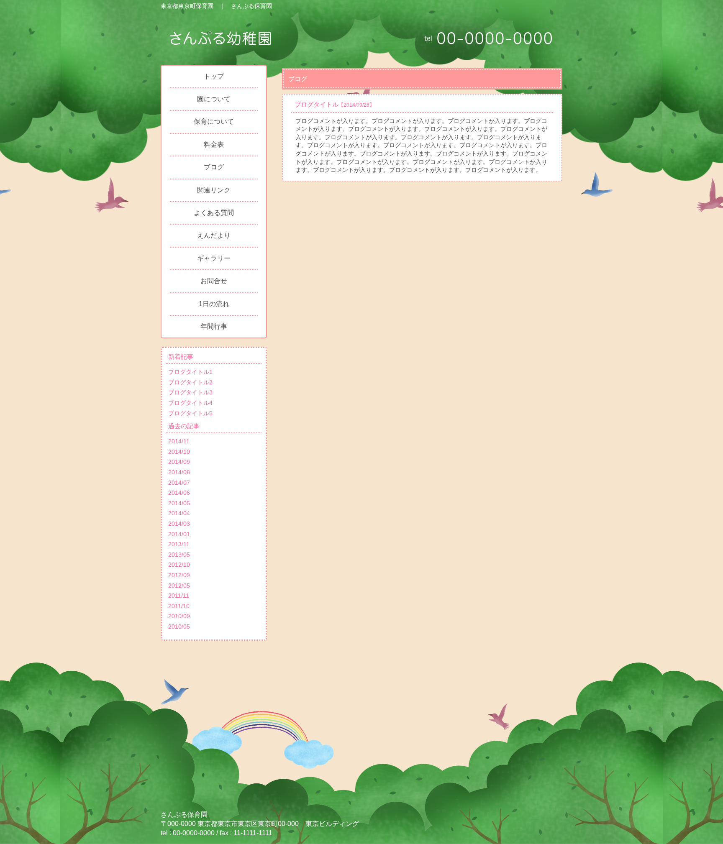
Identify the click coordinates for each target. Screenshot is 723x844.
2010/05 (179, 626)
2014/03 (179, 523)
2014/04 (179, 513)
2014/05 (179, 503)
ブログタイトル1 (190, 371)
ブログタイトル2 (190, 382)
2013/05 (179, 554)
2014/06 (179, 492)
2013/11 (179, 544)
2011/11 (178, 595)
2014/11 (179, 441)
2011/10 (179, 606)
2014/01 (179, 534)
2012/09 (179, 575)
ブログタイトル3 (190, 392)
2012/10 (179, 564)
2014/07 (179, 482)
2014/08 (179, 472)
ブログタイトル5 (190, 413)
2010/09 (179, 616)
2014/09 (179, 461)
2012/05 (179, 585)
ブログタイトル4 (190, 402)
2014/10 (179, 451)
